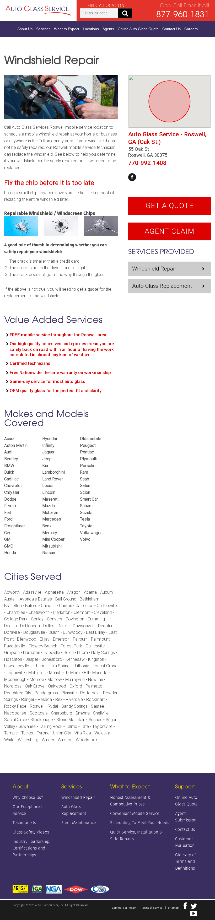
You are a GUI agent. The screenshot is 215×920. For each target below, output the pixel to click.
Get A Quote (170, 205)
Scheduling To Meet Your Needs (139, 823)
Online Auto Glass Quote (138, 29)
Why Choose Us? (28, 797)
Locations (91, 29)
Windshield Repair (154, 269)
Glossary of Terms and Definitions (185, 861)
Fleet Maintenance (78, 823)
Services (43, 29)
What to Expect (66, 29)
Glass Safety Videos (31, 832)
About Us (25, 29)
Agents (108, 29)
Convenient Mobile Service (134, 813)
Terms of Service (152, 908)
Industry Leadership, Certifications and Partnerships (31, 848)
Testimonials (24, 823)
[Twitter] (193, 907)
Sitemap (173, 908)
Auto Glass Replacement (162, 286)
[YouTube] (193, 914)
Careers (191, 29)
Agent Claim (169, 231)
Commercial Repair (124, 908)
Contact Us (171, 29)
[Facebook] (132, 177)
